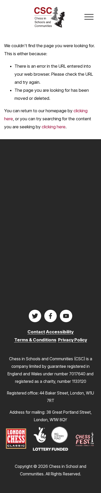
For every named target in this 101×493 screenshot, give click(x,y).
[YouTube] (66, 316)
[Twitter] (35, 316)
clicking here (54, 126)
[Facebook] (50, 316)
